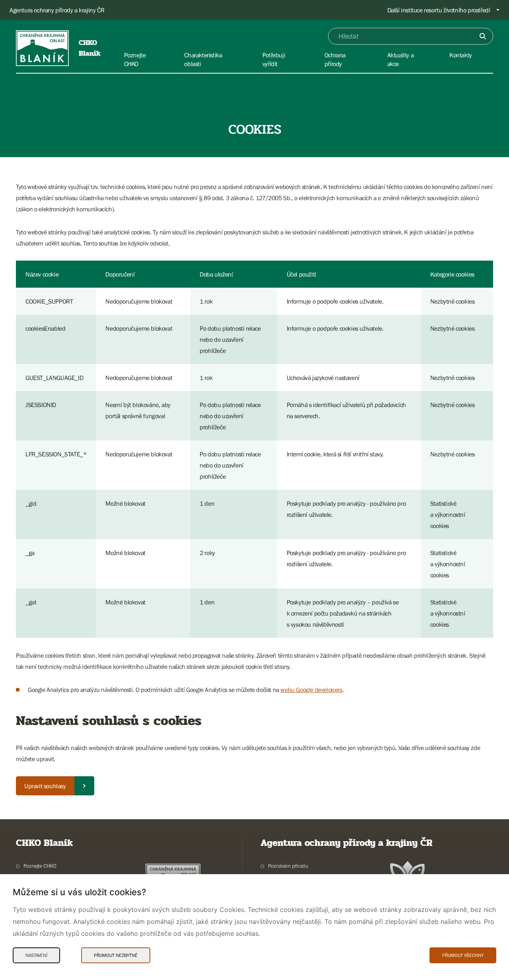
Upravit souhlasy (45, 785)
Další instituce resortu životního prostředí (438, 10)
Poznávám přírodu (288, 866)
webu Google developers (311, 689)
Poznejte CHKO (39, 866)
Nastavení (36, 955)
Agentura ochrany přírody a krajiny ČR (57, 10)
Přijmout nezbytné (116, 955)
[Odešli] (483, 36)
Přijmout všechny (463, 955)
